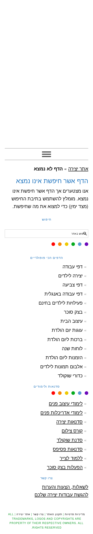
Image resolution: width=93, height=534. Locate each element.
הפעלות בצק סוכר (65, 467)
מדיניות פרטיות (75, 514)
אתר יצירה (46, 23)
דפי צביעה (73, 284)
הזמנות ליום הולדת (64, 357)
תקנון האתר (54, 514)
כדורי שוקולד (70, 375)
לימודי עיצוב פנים (66, 403)
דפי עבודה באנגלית (63, 293)
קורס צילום (72, 430)
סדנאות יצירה (69, 421)
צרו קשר (38, 514)
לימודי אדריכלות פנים (61, 412)
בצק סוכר (73, 311)
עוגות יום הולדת (67, 329)
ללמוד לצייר (71, 457)
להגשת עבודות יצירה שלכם (61, 494)
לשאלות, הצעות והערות (65, 486)
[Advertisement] (46, 99)
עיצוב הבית (71, 320)
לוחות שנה (72, 348)
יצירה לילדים (70, 275)
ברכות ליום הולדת (65, 339)
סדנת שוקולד (70, 439)
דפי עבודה (73, 266)
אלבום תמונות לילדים (61, 366)
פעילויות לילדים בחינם (61, 302)
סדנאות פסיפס (68, 448)
